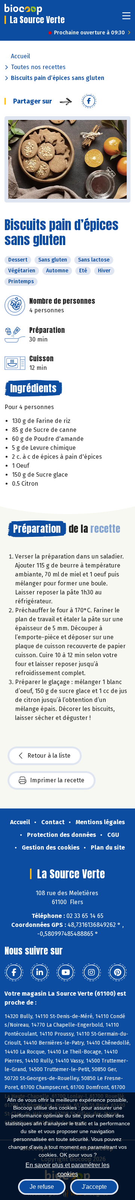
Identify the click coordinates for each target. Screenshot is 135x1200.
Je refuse (42, 1187)
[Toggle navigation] (126, 18)
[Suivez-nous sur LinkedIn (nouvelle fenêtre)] (39, 972)
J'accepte (94, 1187)
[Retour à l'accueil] (23, 9)
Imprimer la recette (57, 780)
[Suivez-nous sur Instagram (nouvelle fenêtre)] (91, 972)
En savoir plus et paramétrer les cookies (68, 1169)
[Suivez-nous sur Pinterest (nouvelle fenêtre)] (117, 972)
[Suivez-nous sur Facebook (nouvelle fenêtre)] (13, 972)
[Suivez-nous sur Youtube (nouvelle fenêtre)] (65, 972)
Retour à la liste (48, 755)
